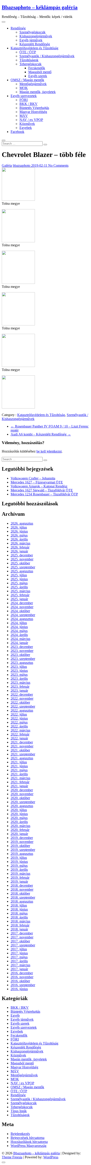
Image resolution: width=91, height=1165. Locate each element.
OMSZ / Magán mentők (27, 80)
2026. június (19, 531)
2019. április (19, 869)
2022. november (22, 698)
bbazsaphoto (22, 165)
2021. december (22, 742)
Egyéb (15, 1015)
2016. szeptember (23, 985)
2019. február (20, 877)
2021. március (20, 778)
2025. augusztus (22, 571)
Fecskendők (36, 68)
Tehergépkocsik (30, 64)
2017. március (20, 965)
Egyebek (25, 128)
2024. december (22, 603)
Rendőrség (18, 28)
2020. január (19, 834)
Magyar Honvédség (33, 112)
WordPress (50, 1157)
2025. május (19, 583)
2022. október (20, 702)
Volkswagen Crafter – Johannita (33, 478)
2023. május (19, 674)
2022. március (20, 730)
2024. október (20, 611)
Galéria (7, 165)
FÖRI (23, 100)
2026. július (19, 527)
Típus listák (19, 1111)
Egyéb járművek (30, 40)
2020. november (22, 794)
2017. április (19, 961)
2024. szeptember (23, 615)
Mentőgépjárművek (33, 84)
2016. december (22, 973)
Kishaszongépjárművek (35, 36)
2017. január (19, 969)
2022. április (19, 726)
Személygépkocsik (32, 32)
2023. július (19, 666)
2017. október (20, 941)
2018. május (19, 913)
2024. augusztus (22, 619)
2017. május (19, 957)
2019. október (20, 846)
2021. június (19, 766)
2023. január (19, 690)
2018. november (22, 889)
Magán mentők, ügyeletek (37, 92)
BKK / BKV (28, 104)
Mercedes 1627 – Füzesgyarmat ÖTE (37, 482)
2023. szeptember (23, 659)
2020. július (19, 810)
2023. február (20, 686)
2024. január (19, 643)
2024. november (22, 607)
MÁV (23, 116)
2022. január (19, 738)
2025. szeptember (23, 567)
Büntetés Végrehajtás (34, 108)
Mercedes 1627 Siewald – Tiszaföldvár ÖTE (42, 490)
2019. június (19, 861)
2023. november (22, 651)
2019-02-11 (39, 165)
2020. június (19, 814)
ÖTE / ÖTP (27, 52)
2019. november (22, 842)
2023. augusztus (22, 663)
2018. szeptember (23, 897)
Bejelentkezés (20, 1134)
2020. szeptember (23, 802)
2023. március (20, 682)
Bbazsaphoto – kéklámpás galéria (40, 7)
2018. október (20, 893)
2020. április (19, 822)
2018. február (20, 925)
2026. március (20, 543)
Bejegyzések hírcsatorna (27, 1138)
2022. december (22, 694)
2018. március (20, 921)
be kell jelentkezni (49, 451)
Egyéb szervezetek (24, 96)
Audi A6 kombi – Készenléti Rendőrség (41, 434)
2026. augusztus (22, 523)
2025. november (22, 559)
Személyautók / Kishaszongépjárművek (46, 56)
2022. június (19, 718)
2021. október (20, 750)
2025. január (19, 599)
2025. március (20, 591)
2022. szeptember (23, 706)
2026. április (19, 539)
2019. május (19, 865)
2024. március (20, 639)
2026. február (20, 547)
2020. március (20, 826)
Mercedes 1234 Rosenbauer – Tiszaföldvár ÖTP (44, 494)
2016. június (19, 989)
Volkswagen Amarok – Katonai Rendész (39, 486)
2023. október (20, 655)
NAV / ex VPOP (31, 120)
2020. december (22, 790)
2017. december (22, 933)
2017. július (19, 949)
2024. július (19, 623)
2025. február (20, 595)
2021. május (19, 770)
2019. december (22, 838)
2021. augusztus (22, 758)
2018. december (22, 885)
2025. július (19, 575)
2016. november (22, 977)
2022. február (20, 734)
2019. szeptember (23, 850)
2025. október (20, 563)
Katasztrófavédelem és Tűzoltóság (34, 48)
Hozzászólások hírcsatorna (29, 1142)
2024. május (19, 631)
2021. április (19, 774)
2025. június (19, 579)
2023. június (19, 670)
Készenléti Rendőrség (34, 44)
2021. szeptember (23, 754)
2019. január (19, 881)
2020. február (20, 830)
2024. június (19, 627)
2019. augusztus (22, 854)
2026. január (19, 551)
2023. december (22, 647)
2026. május (19, 535)
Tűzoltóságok (28, 60)
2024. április (19, 635)
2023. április (19, 678)
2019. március (20, 873)
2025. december (22, 555)
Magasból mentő (39, 72)
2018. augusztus (22, 901)
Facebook (17, 132)
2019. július (19, 857)
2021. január (19, 786)
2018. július (19, 905)
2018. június (19, 909)
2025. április (19, 587)
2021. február (20, 782)
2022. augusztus (22, 710)
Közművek (27, 124)
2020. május (19, 818)
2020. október (20, 798)
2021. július (19, 762)
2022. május (19, 722)
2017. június (19, 953)
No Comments (58, 165)
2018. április (19, 917)
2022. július (19, 714)
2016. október (20, 981)
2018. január (19, 929)
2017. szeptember (23, 945)
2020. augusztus (22, 806)
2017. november (22, 937)
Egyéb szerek (37, 76)
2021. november (22, 746)
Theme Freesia (12, 1157)
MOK (23, 88)
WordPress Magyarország (28, 1146)
